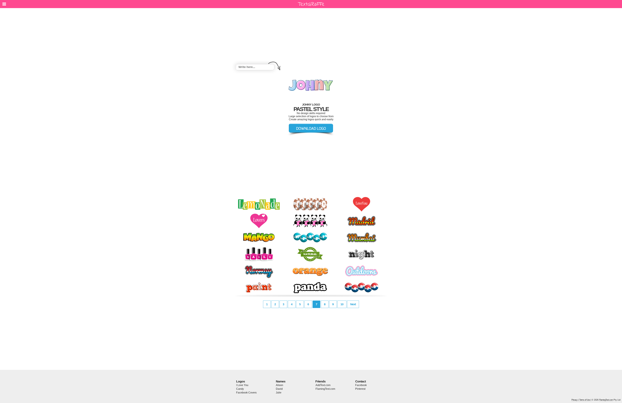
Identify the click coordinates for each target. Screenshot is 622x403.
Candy (240, 388)
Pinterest (360, 388)
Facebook (361, 385)
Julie (278, 392)
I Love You (242, 385)
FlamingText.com (325, 388)
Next (353, 304)
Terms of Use (584, 400)
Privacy (574, 400)
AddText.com (323, 385)
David (279, 388)
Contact (360, 381)
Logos (240, 381)
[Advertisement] (311, 36)
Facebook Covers (246, 392)
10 (341, 304)
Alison (279, 385)
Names (280, 381)
